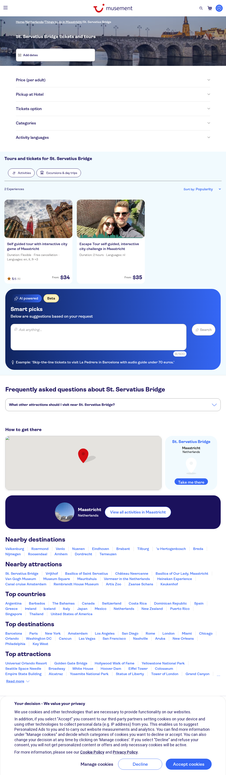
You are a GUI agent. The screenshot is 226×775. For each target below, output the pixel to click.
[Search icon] (201, 8)
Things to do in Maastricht (63, 22)
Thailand (36, 614)
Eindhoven (100, 549)
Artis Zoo (113, 584)
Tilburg (143, 549)
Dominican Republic (170, 603)
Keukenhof (169, 584)
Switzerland (111, 603)
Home (20, 22)
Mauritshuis (87, 579)
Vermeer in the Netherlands (127, 579)
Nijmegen (13, 554)
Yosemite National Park (89, 674)
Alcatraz (56, 674)
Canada (88, 603)
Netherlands (34, 22)
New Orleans (183, 638)
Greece (11, 609)
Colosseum (164, 668)
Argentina (13, 603)
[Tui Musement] (112, 8)
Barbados (37, 603)
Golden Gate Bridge (70, 663)
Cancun (65, 638)
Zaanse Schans (140, 584)
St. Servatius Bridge (97, 22)
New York (53, 633)
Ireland (30, 609)
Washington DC (39, 638)
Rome (150, 633)
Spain (198, 603)
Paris (33, 633)
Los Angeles (105, 633)
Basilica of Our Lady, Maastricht (182, 573)
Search (206, 330)
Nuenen (78, 549)
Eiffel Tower (138, 668)
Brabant (123, 549)
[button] (21, 172)
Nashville (140, 638)
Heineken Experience (174, 579)
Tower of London (164, 674)
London (168, 633)
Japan (82, 609)
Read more (15, 681)
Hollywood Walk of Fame (114, 663)
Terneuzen (108, 554)
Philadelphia (15, 644)
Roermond (40, 549)
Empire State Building (23, 674)
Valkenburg (14, 549)
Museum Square (56, 579)
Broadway (57, 668)
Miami (187, 633)
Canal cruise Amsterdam (25, 584)
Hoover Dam (111, 668)
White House (82, 668)
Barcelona (13, 633)
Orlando (12, 638)
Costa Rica (138, 603)
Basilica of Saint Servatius (86, 573)
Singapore (13, 614)
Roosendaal (37, 554)
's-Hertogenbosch (171, 549)
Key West (40, 644)
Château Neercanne (131, 573)
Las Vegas (87, 638)
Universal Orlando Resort (26, 663)
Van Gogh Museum (20, 579)
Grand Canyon (197, 674)
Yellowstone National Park (163, 663)
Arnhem (61, 554)
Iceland (50, 609)
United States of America (71, 614)
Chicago (206, 633)
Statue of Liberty (130, 674)
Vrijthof (52, 573)
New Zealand (152, 609)
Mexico (100, 609)
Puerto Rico (180, 609)
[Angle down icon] (127, 80)
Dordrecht (83, 554)
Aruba (160, 638)
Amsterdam (78, 633)
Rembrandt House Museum (76, 584)
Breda (198, 549)
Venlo (60, 549)
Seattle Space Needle (23, 668)
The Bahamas (63, 603)
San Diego (130, 633)
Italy (66, 609)
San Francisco (114, 638)
